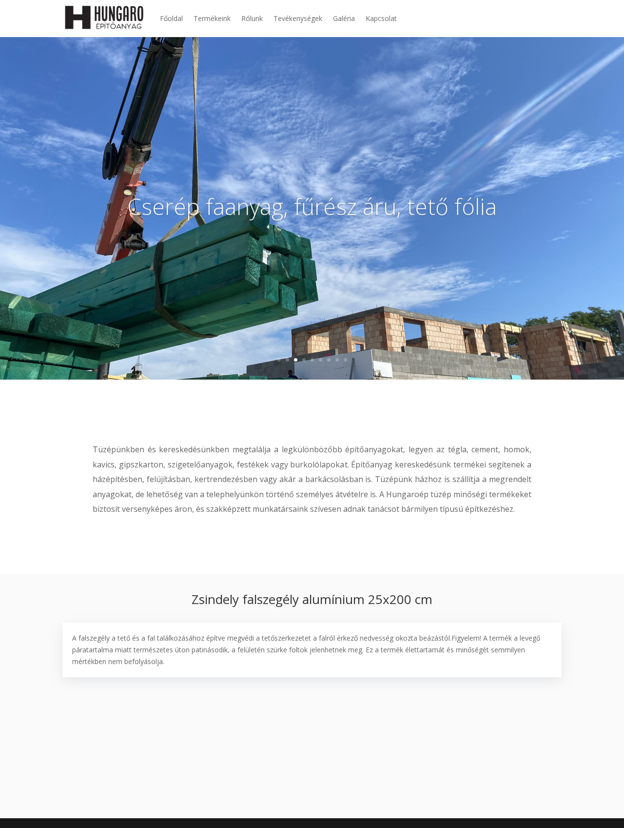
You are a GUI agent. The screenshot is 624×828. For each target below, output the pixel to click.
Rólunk (252, 18)
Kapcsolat (381, 18)
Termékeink (212, 18)
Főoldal (171, 18)
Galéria (344, 18)
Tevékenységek (297, 18)
